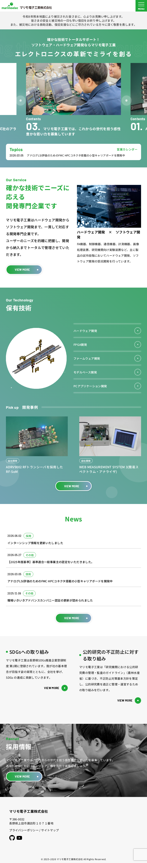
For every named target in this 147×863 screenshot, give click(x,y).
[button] (21, 100)
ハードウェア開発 (85, 331)
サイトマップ (50, 830)
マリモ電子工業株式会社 (28, 811)
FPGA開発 (80, 345)
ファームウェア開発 (87, 358)
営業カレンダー (127, 149)
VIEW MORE (22, 269)
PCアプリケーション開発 (90, 386)
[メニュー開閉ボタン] (141, 6)
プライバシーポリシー (24, 830)
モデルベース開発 (85, 372)
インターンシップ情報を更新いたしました (100, 155)
